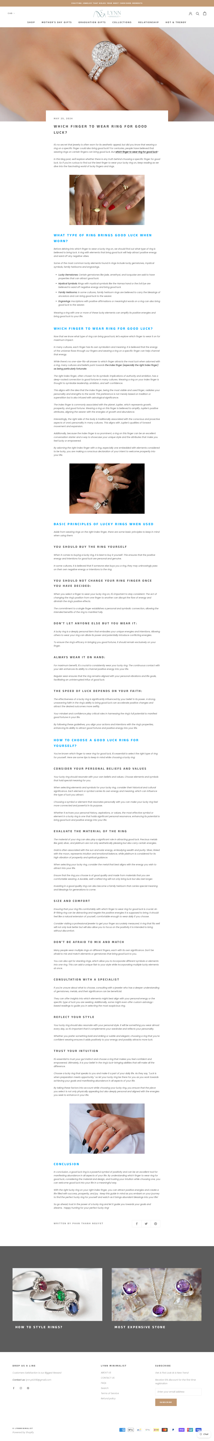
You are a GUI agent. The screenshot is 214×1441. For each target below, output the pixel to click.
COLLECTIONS (122, 22)
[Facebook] (14, 1388)
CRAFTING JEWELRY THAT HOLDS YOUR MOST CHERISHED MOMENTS (107, 3)
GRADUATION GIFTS (92, 22)
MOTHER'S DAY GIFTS (57, 22)
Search (105, 1388)
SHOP (31, 22)
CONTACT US (108, 1377)
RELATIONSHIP (148, 22)
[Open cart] (204, 13)
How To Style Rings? (39, 1327)
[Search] (197, 13)
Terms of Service (110, 1393)
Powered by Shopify (23, 1432)
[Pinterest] (28, 1388)
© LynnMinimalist (23, 1428)
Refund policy (108, 1398)
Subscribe (166, 1402)
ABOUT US (106, 1372)
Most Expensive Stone (140, 1327)
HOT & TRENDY (176, 22)
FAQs (103, 1383)
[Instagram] (21, 1388)
